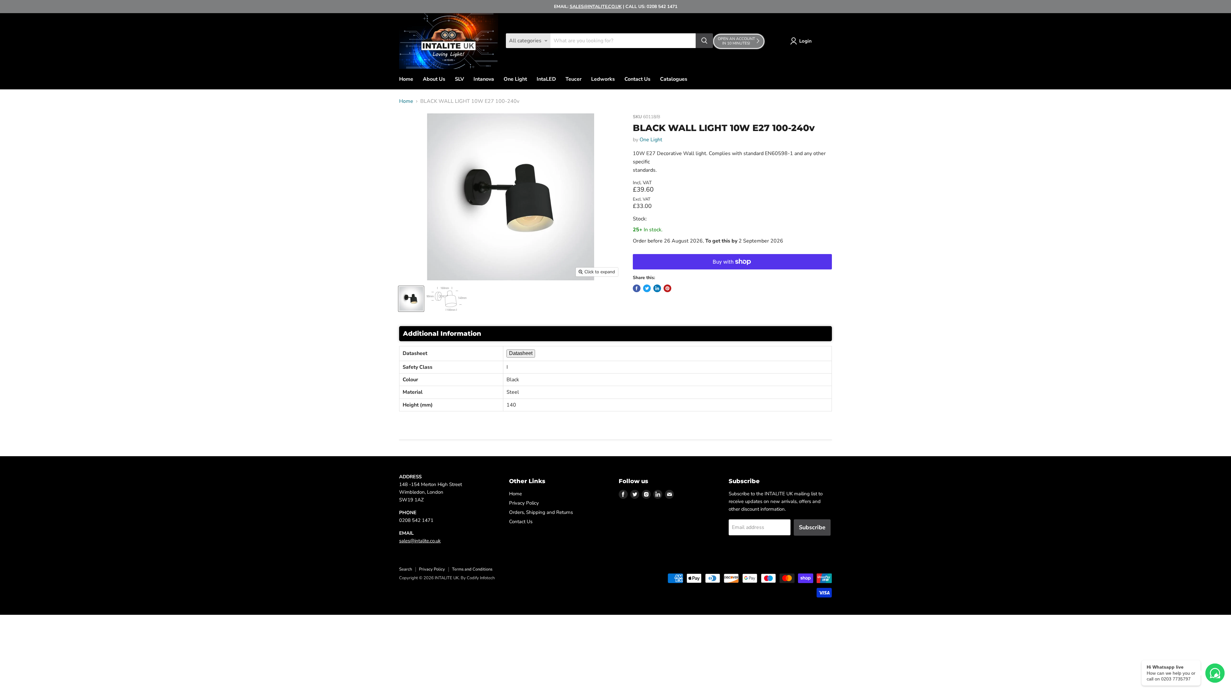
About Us (434, 79)
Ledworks (603, 79)
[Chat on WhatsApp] (1215, 673)
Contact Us (637, 79)
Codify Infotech (481, 578)
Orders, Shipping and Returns (541, 512)
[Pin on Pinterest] (667, 288)
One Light (515, 79)
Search (405, 569)
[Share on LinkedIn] (657, 288)
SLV (459, 79)
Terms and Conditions (472, 569)
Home (406, 79)
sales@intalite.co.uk (420, 541)
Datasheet (520, 353)
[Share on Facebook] (637, 288)
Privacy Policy (524, 503)
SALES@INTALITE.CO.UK (596, 7)
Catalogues (673, 79)
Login (805, 41)
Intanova (483, 79)
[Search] (704, 40)
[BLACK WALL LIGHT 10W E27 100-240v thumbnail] (411, 298)
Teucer (573, 79)
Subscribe (812, 527)
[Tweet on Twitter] (647, 288)
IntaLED (546, 79)
